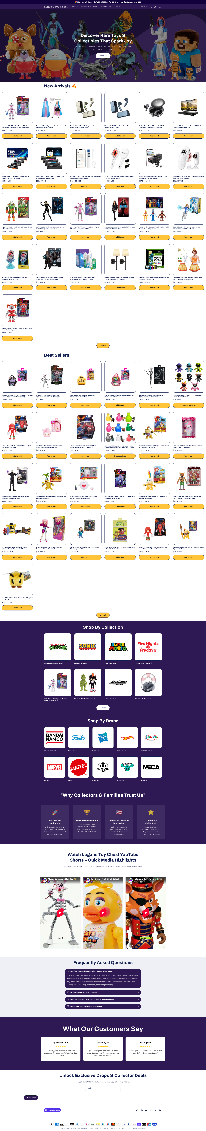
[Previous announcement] (6, 2)
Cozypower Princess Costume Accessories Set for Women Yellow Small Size (187, 278)
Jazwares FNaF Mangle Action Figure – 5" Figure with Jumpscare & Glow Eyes (49, 396)
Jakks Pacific (145, 751)
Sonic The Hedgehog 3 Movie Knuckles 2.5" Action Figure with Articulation (153, 548)
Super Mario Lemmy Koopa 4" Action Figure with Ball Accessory (153, 497)
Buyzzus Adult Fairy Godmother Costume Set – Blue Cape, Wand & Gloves (51, 126)
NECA (143, 780)
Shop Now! (103, 55)
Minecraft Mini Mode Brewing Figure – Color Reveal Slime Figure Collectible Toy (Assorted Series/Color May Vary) (120, 447)
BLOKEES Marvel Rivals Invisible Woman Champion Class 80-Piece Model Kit (186, 228)
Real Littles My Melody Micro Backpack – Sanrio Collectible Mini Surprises (49, 446)
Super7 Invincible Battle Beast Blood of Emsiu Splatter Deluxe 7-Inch (17, 228)
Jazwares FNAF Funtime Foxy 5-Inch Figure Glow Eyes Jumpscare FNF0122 (84, 228)
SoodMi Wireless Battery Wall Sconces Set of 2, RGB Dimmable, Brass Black (119, 278)
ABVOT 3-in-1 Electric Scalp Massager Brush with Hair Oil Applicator (119, 177)
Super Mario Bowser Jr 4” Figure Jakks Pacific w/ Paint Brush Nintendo (154, 446)
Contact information (139, 1128)
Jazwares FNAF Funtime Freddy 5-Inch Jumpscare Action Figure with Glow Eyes (15, 126)
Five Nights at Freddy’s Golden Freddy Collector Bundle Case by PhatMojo (14, 548)
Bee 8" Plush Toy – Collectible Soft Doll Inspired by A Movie (17, 598)
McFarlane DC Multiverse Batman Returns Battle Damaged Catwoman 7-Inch (50, 228)
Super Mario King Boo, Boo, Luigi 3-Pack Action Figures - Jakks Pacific (83, 497)
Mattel (70, 780)
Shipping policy (126, 1128)
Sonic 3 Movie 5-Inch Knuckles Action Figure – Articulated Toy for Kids (17, 446)
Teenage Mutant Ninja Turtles (53, 663)
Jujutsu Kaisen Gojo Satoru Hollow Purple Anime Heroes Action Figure (15, 497)
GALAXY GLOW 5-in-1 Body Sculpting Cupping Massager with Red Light (188, 177)
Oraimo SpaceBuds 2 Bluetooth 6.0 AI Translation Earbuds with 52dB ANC (151, 126)
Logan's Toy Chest (71, 1128)
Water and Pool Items (142, 699)
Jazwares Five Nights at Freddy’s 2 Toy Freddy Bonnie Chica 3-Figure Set (154, 228)
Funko (70, 751)
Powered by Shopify (83, 1128)
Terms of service (115, 1128)
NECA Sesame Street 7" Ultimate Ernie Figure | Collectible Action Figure (120, 548)
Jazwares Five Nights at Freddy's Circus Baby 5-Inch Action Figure (17, 329)
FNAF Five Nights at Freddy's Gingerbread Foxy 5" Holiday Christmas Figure (187, 497)
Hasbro (94, 751)
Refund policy (94, 1128)
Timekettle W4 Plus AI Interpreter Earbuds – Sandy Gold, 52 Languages (84, 126)
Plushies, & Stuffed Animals (83, 699)
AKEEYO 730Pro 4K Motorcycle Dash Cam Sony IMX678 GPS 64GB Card (153, 177)
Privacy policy (104, 1128)
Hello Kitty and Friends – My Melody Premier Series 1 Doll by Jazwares (187, 446)
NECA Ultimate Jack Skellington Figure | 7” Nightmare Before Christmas (153, 396)
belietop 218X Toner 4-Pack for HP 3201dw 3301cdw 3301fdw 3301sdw (16, 177)
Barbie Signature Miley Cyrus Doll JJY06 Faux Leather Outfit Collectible (120, 228)
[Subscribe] (119, 1088)
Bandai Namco (49, 751)
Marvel (46, 780)
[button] (150, 6)
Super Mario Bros (110, 663)
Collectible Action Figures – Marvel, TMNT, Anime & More (55, 699)
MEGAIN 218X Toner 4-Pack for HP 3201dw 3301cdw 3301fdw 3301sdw (50, 177)
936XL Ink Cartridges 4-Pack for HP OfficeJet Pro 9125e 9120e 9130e (154, 278)
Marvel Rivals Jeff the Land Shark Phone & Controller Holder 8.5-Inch (16, 278)
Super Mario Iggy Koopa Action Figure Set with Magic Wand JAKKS (51, 497)
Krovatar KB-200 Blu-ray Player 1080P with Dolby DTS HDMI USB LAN (187, 126)
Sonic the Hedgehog (80, 663)
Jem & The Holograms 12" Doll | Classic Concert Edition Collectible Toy (49, 548)
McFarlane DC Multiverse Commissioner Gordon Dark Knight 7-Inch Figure (49, 278)
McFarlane (95, 780)
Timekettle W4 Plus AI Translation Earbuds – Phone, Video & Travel (119, 126)
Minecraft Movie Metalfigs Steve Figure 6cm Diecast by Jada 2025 (84, 548)
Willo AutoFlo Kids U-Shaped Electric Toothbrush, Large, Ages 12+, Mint (82, 278)
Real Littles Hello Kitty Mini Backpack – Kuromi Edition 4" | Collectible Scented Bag (17, 396)
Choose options (189, 405)
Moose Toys (121, 780)
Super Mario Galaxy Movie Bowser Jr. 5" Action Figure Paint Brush (188, 548)
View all (103, 345)
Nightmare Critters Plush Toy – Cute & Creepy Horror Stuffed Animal (188, 396)
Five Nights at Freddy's (142, 663)
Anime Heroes (109, 699)
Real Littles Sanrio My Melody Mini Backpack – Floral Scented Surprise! (120, 396)
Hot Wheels (120, 751)
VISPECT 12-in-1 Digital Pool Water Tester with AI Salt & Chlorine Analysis (85, 177)
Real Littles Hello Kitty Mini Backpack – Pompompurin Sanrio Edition (83, 396)
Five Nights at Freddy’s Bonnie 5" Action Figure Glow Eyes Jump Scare (120, 497)
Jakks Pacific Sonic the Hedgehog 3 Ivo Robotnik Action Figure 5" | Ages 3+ (83, 446)
